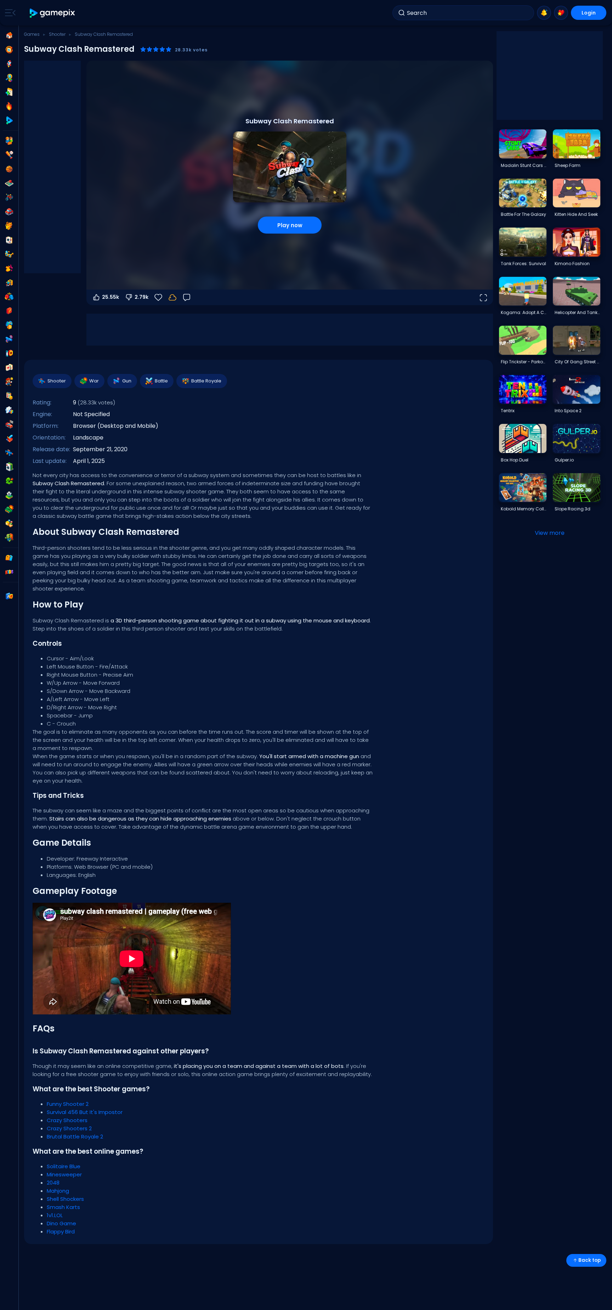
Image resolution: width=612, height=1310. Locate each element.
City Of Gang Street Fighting (577, 362)
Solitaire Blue (63, 1166)
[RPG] (9, 438)
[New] (9, 92)
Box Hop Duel (514, 460)
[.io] (9, 353)
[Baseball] (9, 155)
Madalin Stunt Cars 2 (523, 165)
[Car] (9, 212)
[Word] (9, 523)
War (94, 380)
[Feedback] (186, 297)
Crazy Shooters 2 (69, 1128)
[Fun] (9, 325)
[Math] (9, 396)
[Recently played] (9, 50)
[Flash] (9, 311)
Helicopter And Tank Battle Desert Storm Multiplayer (577, 312)
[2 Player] (9, 141)
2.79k (141, 297)
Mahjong (58, 1190)
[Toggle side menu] (9, 12)
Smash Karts (63, 1207)
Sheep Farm (567, 165)
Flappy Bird (61, 1231)
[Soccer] (9, 495)
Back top (589, 1260)
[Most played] (9, 64)
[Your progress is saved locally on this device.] (172, 297)
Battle (161, 380)
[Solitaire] (9, 467)
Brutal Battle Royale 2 (75, 1136)
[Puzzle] (9, 410)
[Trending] (9, 106)
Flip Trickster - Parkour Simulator (523, 362)
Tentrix (508, 411)
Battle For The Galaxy (523, 214)
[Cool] (9, 254)
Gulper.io (564, 460)
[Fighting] (9, 297)
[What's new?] (544, 13)
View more (550, 533)
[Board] (9, 183)
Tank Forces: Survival (523, 264)
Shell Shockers (65, 1199)
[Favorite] (561, 13)
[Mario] (9, 382)
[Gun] (9, 339)
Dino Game (61, 1223)
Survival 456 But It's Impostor (85, 1112)
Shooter (57, 34)
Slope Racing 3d (572, 509)
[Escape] (9, 282)
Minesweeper (64, 1174)
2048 (53, 1182)
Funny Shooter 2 (68, 1104)
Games (32, 34)
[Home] (9, 35)
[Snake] (9, 481)
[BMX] (9, 197)
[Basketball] (9, 169)
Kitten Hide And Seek (576, 214)
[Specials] (9, 120)
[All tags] (9, 558)
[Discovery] (9, 78)
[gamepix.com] (52, 13)
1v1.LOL (55, 1215)
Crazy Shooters (67, 1120)
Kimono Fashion (572, 264)
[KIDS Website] (9, 572)
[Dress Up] (9, 268)
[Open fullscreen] (483, 297)
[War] (9, 509)
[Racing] (9, 424)
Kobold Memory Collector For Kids (523, 509)
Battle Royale (206, 380)
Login (589, 12)
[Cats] (9, 226)
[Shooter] (9, 453)
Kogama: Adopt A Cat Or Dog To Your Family (523, 312)
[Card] (9, 240)
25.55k (110, 297)
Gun (126, 380)
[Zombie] (9, 538)
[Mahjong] (9, 367)
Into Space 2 (568, 411)
